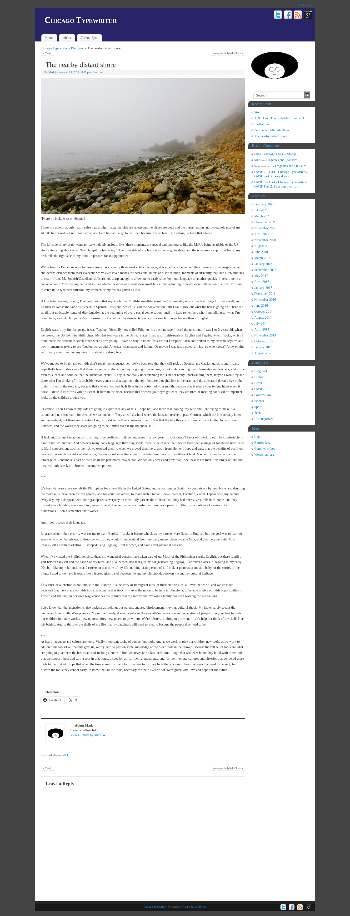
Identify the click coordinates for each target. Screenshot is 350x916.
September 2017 (265, 270)
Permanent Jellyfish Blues (227, 53)
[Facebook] (288, 15)
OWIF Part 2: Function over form (277, 186)
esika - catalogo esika (268, 154)
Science (259, 401)
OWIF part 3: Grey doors (271, 176)
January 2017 (263, 288)
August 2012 (262, 353)
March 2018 (262, 258)
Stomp (258, 112)
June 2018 (261, 252)
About (67, 38)
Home (49, 38)
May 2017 (261, 276)
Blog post (98, 72)
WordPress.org (264, 454)
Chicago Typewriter (81, 20)
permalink (63, 755)
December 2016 (264, 293)
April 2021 (261, 234)
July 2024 (260, 210)
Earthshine (261, 124)
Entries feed (262, 442)
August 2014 (262, 317)
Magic (47, 53)
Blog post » (79, 48)
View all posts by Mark (88, 735)
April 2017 (261, 282)
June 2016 (261, 305)
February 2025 (264, 204)
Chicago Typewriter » (56, 48)
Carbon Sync (306, 5)
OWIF (258, 389)
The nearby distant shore (270, 136)
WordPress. (200, 906)
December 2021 (264, 222)
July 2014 (260, 323)
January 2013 (263, 347)
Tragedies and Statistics (281, 160)
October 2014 (263, 311)
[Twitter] (278, 15)
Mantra (186, 906)
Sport (258, 407)
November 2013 (265, 335)
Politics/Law (262, 395)
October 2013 (263, 341)
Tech (257, 413)
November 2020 (265, 240)
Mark (51, 72)
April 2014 (261, 329)
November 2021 (265, 228)
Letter (258, 383)
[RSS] (298, 15)
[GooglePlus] (308, 15)
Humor (259, 377)
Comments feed (264, 448)
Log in (258, 436)
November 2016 (265, 299)
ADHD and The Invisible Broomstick (279, 118)
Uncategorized (264, 419)
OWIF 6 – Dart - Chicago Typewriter (279, 172)
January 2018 (263, 264)
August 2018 (262, 246)
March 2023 (262, 216)
